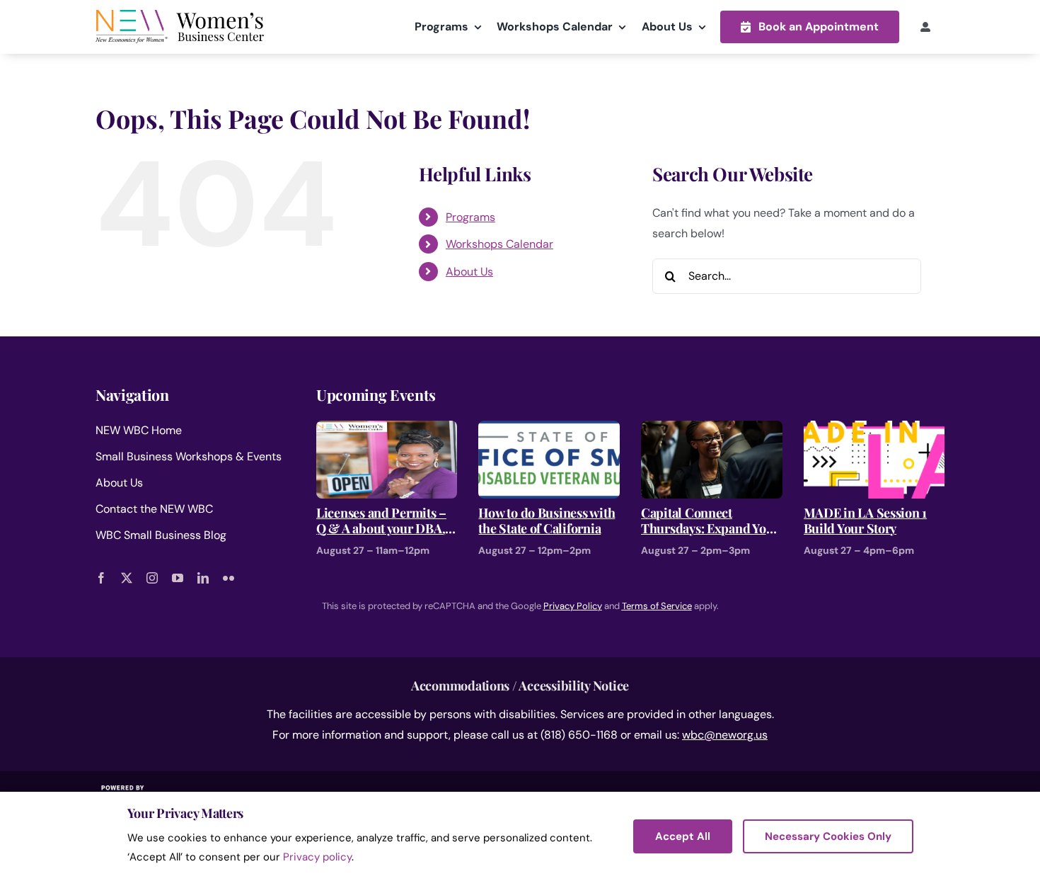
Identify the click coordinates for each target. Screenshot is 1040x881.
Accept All (682, 836)
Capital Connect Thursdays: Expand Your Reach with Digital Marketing (710, 521)
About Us (469, 271)
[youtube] (177, 578)
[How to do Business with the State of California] (549, 430)
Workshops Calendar (499, 244)
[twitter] (126, 578)
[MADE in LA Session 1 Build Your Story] (874, 430)
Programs (470, 217)
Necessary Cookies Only (828, 836)
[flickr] (228, 578)
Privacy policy (317, 857)
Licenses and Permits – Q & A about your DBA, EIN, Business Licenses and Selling (381, 521)
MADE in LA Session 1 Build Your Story (866, 521)
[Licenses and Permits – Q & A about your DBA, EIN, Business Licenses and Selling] (387, 430)
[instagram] (152, 578)
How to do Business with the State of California (546, 521)
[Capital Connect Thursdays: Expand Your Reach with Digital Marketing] (711, 430)
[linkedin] (203, 578)
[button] (809, 26)
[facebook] (101, 578)
